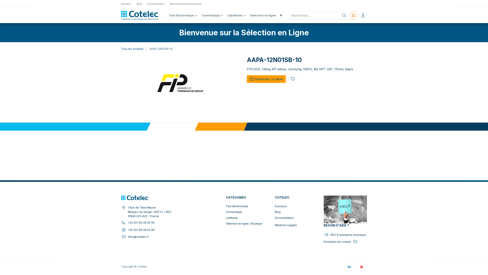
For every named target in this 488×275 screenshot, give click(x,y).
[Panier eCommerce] (353, 15)
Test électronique (237, 206)
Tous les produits (132, 49)
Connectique (234, 212)
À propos (281, 206)
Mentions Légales (286, 225)
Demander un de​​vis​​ (269, 79)
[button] (293, 79)
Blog (278, 212)
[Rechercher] (344, 15)
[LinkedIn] (349, 266)
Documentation (284, 217)
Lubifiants (232, 217)
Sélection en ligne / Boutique (244, 223)
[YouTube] (361, 266)
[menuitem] (126, 4)
